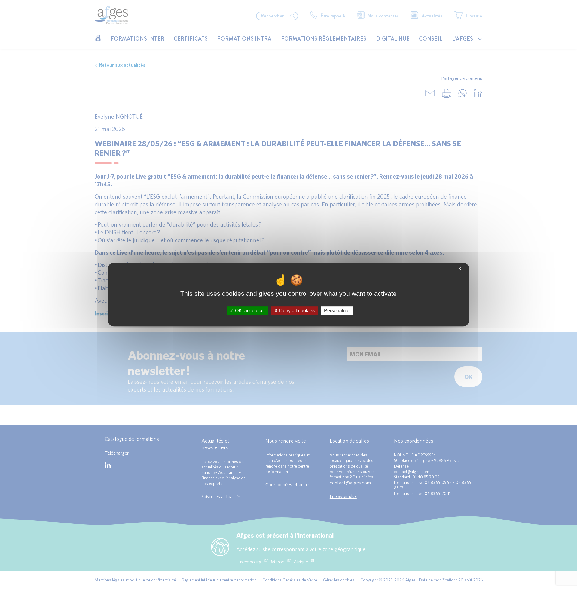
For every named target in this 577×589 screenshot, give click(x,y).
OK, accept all (249, 310)
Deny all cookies (296, 310)
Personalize (337, 310)
